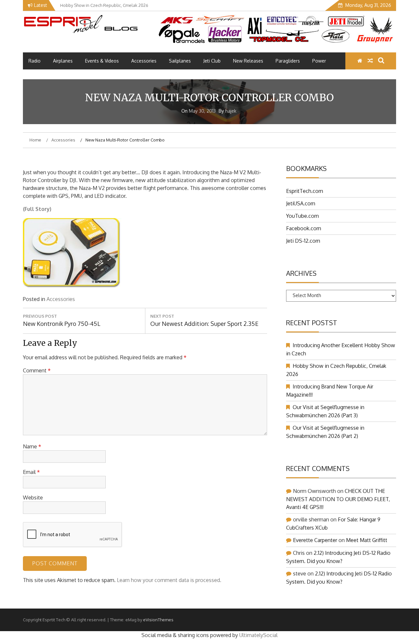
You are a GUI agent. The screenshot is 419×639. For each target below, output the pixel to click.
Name (32, 446)
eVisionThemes (158, 619)
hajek (230, 111)
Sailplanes (180, 61)
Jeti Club (212, 61)
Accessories (143, 61)
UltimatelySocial (258, 635)
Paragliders (288, 61)
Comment (37, 370)
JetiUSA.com (300, 203)
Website (33, 497)
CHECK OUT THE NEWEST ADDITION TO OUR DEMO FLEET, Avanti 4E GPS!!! (338, 499)
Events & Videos (102, 61)
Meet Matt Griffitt (366, 540)
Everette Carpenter (315, 540)
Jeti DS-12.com (303, 240)
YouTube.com (302, 216)
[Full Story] (72, 286)
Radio (34, 61)
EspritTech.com (304, 191)
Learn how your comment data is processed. (169, 580)
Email (31, 472)
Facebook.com (303, 228)
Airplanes (63, 61)
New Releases (248, 61)
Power (319, 61)
